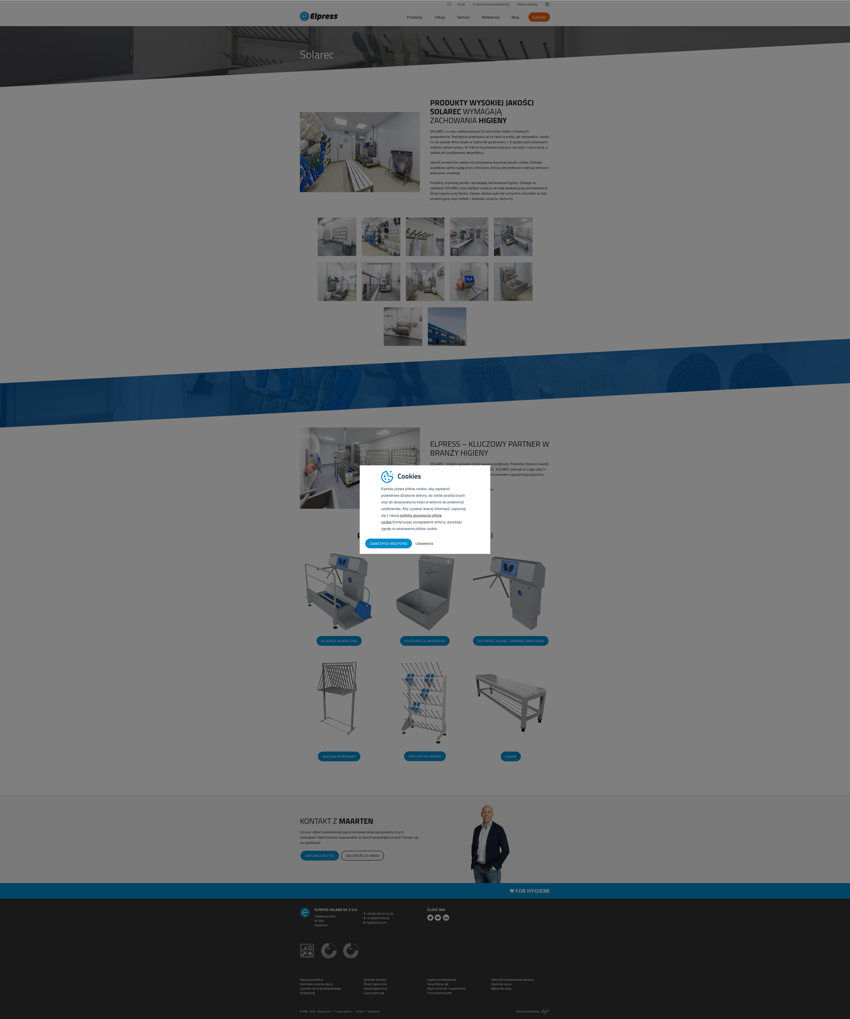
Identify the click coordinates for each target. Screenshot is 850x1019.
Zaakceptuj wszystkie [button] (389, 544)
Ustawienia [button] (424, 543)
